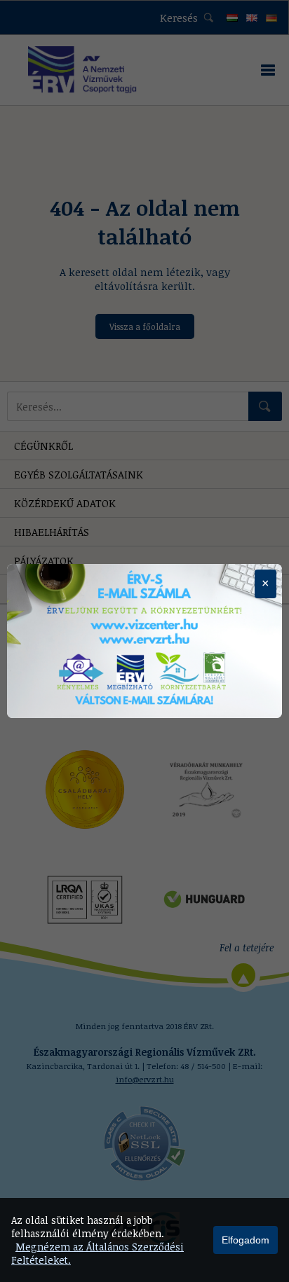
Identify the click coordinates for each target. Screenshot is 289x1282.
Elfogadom (245, 1240)
